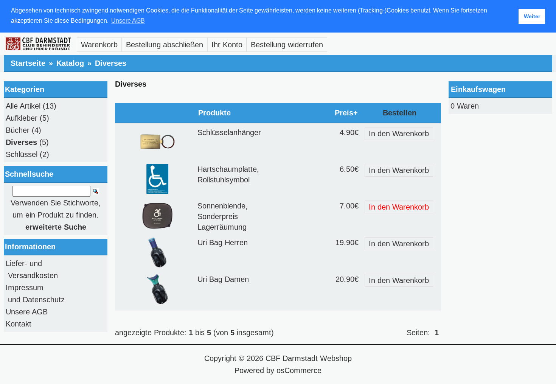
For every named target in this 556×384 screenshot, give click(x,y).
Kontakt (18, 324)
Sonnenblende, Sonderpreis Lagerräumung (222, 216)
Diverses (110, 63)
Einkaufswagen (478, 89)
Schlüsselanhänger (229, 132)
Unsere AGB (27, 312)
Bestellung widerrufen (287, 44)
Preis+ (346, 113)
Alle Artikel (23, 106)
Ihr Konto (226, 44)
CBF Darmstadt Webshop (309, 358)
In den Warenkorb (399, 133)
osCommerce (298, 370)
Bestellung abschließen (164, 44)
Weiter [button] (532, 16)
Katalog (70, 63)
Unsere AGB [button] (128, 20)
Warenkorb (99, 44)
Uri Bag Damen (223, 279)
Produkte (214, 113)
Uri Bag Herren (222, 242)
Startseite (28, 63)
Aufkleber (21, 118)
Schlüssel (21, 154)
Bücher (18, 130)
